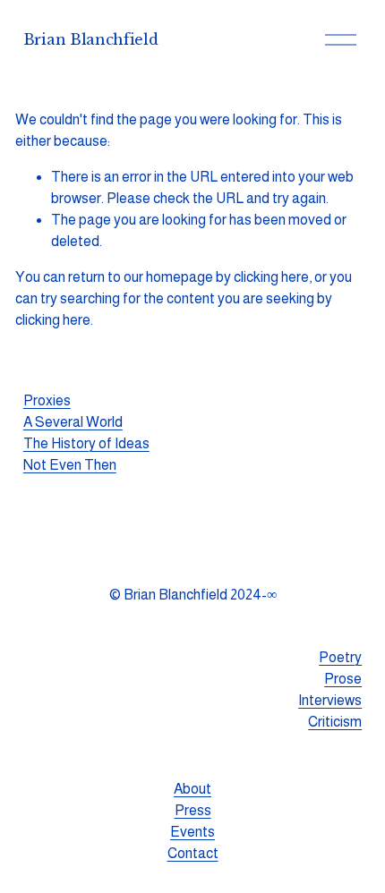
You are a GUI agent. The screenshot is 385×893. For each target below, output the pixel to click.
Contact (192, 853)
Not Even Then (69, 464)
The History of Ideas (86, 443)
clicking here (271, 277)
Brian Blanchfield (90, 39)
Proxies (47, 400)
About (192, 788)
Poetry (340, 657)
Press (193, 810)
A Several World (73, 421)
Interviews (330, 700)
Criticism (335, 721)
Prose (343, 678)
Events (192, 831)
